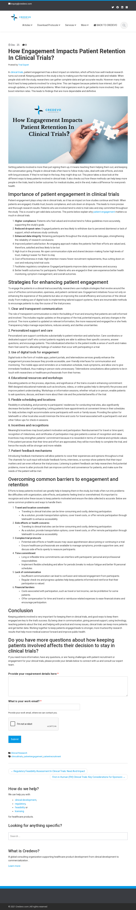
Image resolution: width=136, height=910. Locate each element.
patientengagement (33, 756)
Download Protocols (48, 25)
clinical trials (17, 72)
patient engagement (104, 211)
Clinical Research (19, 753)
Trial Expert (23, 65)
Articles (26, 25)
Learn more (14, 866)
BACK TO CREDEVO (106, 25)
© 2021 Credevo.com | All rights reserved (27, 906)
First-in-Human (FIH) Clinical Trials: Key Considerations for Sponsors (88, 777)
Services (70, 25)
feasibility (20, 807)
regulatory (20, 803)
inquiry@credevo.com (21, 3)
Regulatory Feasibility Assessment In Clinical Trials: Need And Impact (48, 771)
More (84, 25)
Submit (15, 739)
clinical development (25, 800)
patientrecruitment (52, 756)
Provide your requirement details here (33, 673)
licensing (19, 811)
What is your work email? (24, 701)
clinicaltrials (17, 756)
